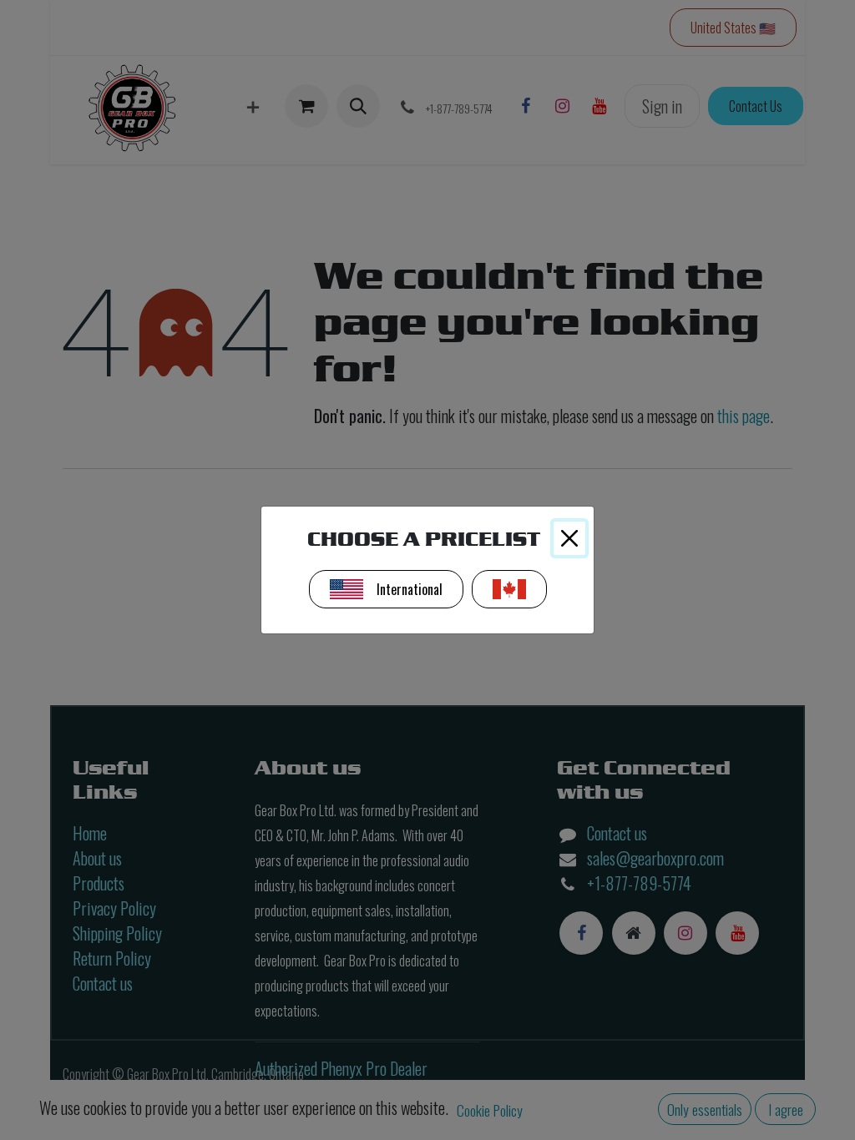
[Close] (569, 538)
